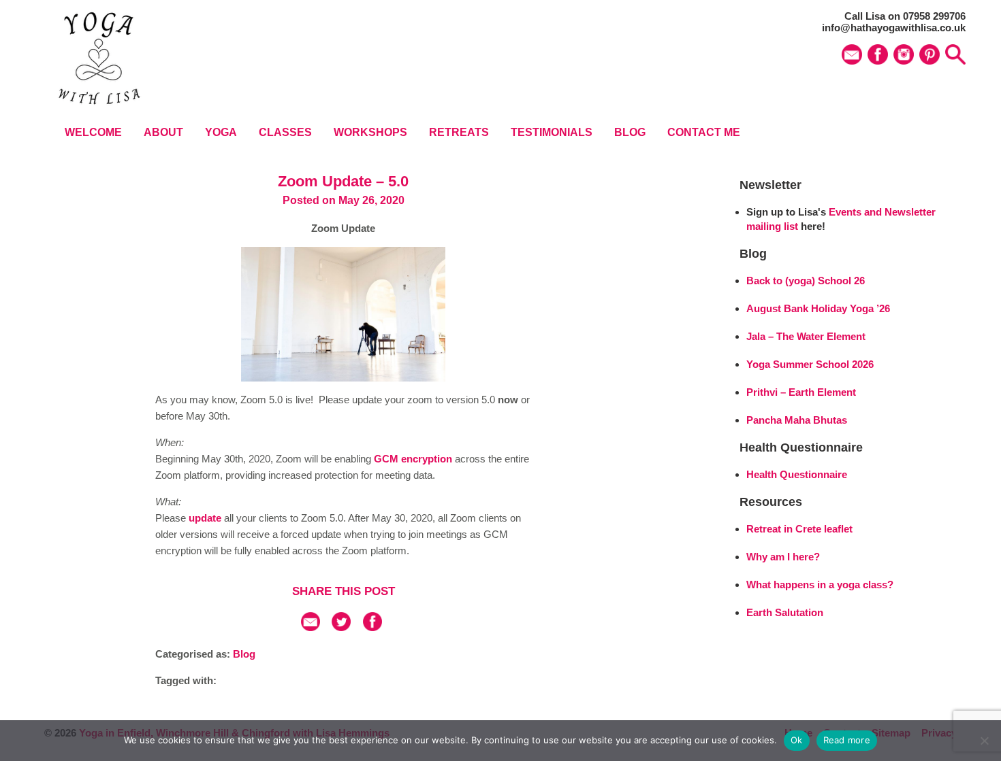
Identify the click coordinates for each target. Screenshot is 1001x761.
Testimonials (551, 132)
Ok (797, 739)
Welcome (93, 132)
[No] (984, 740)
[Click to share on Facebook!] (372, 627)
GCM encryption (413, 458)
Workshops (370, 132)
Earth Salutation (784, 612)
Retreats (459, 132)
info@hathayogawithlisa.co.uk (894, 27)
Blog (630, 132)
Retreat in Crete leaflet (799, 529)
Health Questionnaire (796, 474)
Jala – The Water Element (805, 336)
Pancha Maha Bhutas (796, 420)
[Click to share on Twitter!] (341, 627)
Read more (846, 739)
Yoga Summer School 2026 (810, 364)
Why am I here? (783, 556)
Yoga (221, 132)
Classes (285, 132)
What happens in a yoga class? (819, 584)
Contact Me (703, 132)
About (163, 132)
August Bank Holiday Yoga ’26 (818, 308)
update (205, 518)
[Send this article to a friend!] (310, 627)
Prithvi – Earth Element (801, 392)
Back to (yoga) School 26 (805, 280)
